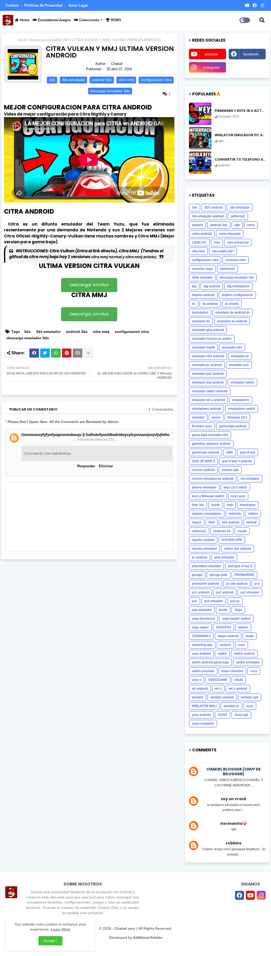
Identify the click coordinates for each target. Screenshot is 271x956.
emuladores (240, 400)
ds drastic (232, 304)
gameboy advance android (211, 444)
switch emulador (248, 662)
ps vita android (236, 583)
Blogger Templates (116, 947)
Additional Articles (147, 937)
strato (250, 636)
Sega (238, 610)
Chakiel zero (124, 928)
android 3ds (102, 80)
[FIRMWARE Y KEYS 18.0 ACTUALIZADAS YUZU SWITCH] (200, 114)
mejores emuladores (207, 514)
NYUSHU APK (232, 540)
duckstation (200, 312)
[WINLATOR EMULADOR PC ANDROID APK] (200, 138)
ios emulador (250, 479)
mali (230, 505)
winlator (197, 697)
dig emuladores (238, 286)
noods (242, 531)
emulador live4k (203, 347)
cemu (251, 225)
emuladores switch (241, 409)
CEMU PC (199, 242)
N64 (212, 522)
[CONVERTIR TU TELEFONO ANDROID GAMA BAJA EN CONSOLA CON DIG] (200, 162)
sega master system (236, 618)
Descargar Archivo (89, 285)
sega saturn (200, 627)
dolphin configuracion (237, 295)
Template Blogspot (175, 947)
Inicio (22, 40)
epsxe (216, 417)
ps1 (257, 583)
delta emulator (202, 277)
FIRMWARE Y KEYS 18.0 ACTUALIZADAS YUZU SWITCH (240, 110)
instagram (211, 67)
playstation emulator (206, 566)
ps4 (194, 601)
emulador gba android (208, 330)
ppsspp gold (218, 575)
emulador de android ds (232, 312)
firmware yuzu (202, 426)
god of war (247, 452)
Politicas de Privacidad (44, 5)
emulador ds (201, 321)
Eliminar (106, 466)
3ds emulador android (208, 216)
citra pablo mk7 (223, 251)
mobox (253, 514)
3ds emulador (73, 80)
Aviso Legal (78, 5)
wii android (200, 688)
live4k (215, 505)
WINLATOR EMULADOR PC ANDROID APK (240, 135)
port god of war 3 (240, 566)
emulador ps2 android (208, 374)
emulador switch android (209, 391)
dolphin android (203, 295)
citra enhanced (238, 242)
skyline (243, 627)
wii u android (238, 688)
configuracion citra (156, 80)
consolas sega (202, 269)
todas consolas (232, 671)
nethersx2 (199, 531)
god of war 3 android (237, 461)
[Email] (77, 353)
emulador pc (240, 356)
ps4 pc (235, 601)
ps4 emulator (213, 601)
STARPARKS (201, 636)
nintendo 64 (222, 531)
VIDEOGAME (217, 680)
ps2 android (224, 592)
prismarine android (205, 583)
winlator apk (249, 697)
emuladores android (206, 409)
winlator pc (231, 706)
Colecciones (88, 20)
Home (24, 20)
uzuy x (196, 680)
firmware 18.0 (237, 417)
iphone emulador (204, 487)
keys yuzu (238, 496)
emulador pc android (207, 365)
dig (194, 286)
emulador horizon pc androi (212, 339)
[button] (262, 20)
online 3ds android (237, 548)
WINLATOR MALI (204, 706)
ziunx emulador (203, 723)
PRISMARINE (244, 575)
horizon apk (230, 470)
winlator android (222, 697)
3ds (52, 80)
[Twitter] (45, 353)
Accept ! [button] (50, 941)
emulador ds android (232, 321)
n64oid (251, 522)
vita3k (238, 680)
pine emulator (224, 557)
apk (237, 225)
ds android (210, 304)
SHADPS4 (223, 627)
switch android (244, 653)
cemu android (202, 234)
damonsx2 (227, 269)
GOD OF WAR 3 (203, 461)
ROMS (115, 20)
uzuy (253, 671)
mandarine (248, 505)
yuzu (249, 706)
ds (193, 304)
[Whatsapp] (56, 353)
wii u (218, 688)
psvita (223, 610)
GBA (229, 452)
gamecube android (205, 452)
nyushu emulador (204, 548)
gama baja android (232, 426)
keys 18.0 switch (235, 487)
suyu (241, 645)
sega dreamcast (203, 618)
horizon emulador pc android (212, 479)
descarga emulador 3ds (49, 40)
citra (217, 242)
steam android (228, 636)
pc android (199, 557)
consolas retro (235, 260)
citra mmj (126, 80)
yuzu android (201, 715)
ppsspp (197, 575)
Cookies (12, 5)
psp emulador (202, 610)
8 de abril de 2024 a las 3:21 (96, 439)
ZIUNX (222, 715)
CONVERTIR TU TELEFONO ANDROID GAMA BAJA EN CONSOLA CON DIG (240, 159)
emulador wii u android (208, 400)
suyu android (201, 653)
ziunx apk (241, 715)
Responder (86, 466)
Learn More (60, 929)
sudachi (225, 645)
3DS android (213, 207)
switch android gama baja (210, 662)
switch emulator (203, 671)
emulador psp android (208, 382)
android (197, 225)
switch (222, 653)
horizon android (203, 470)
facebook (251, 54)
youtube (211, 54)
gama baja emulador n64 (210, 435)
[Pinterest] (66, 353)
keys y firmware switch (208, 496)
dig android (212, 286)
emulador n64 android (208, 356)
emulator (198, 417)
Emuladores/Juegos (54, 20)
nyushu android (203, 540)
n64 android (230, 522)
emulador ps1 (239, 365)
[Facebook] (34, 353)
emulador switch (242, 382)
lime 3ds (198, 505)
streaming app (202, 645)
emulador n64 (232, 347)
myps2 (196, 522)
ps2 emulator (250, 592)
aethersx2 (238, 216)
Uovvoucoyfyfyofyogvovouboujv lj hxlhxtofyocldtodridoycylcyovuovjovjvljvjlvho (95, 434)
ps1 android (200, 592)
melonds (235, 514)
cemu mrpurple (230, 234)
